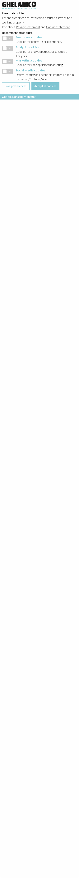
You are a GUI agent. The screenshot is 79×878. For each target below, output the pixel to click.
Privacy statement (28, 27)
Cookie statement (58, 27)
